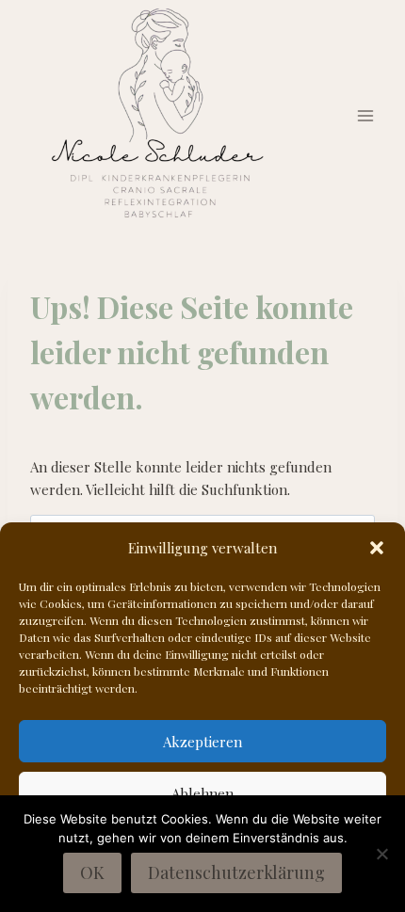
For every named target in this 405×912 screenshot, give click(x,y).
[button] (376, 547)
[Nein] (381, 853)
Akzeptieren (202, 741)
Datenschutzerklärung (236, 872)
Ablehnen (202, 793)
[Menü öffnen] (365, 116)
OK (92, 872)
